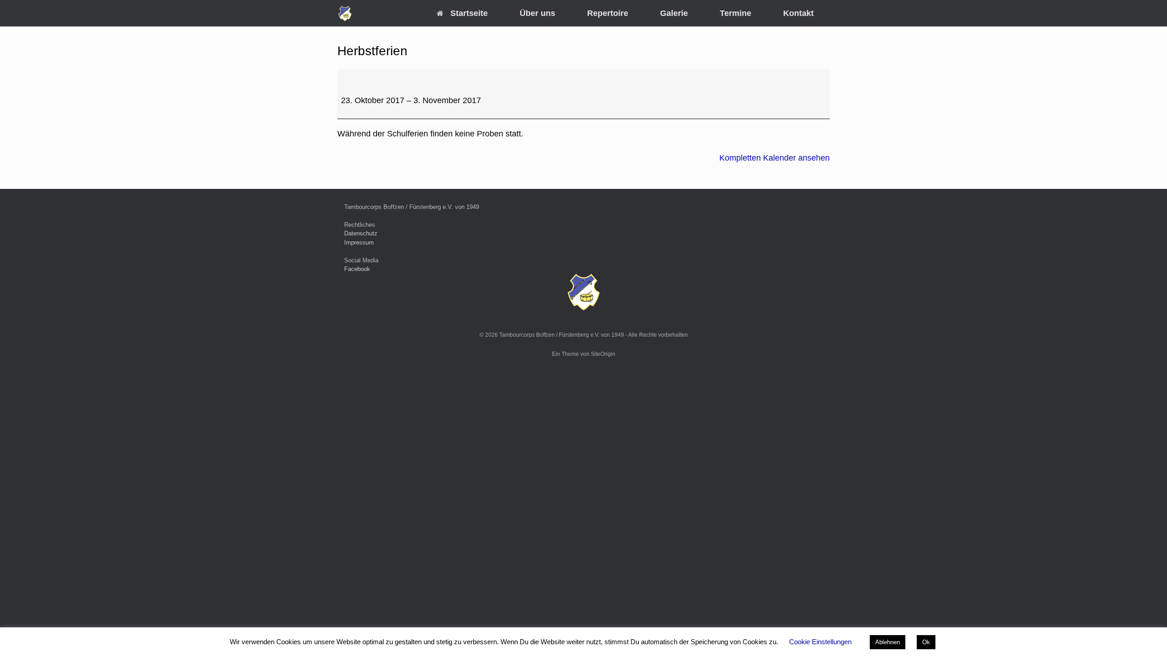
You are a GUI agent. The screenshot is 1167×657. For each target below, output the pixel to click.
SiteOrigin (603, 354)
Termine (735, 13)
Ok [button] (926, 642)
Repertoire (607, 13)
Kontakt (798, 13)
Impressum (359, 242)
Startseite (469, 13)
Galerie (674, 13)
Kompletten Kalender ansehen (774, 157)
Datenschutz (360, 233)
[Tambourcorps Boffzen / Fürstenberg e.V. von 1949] (344, 13)
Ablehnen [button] (887, 642)
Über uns (537, 13)
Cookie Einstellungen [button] (820, 642)
